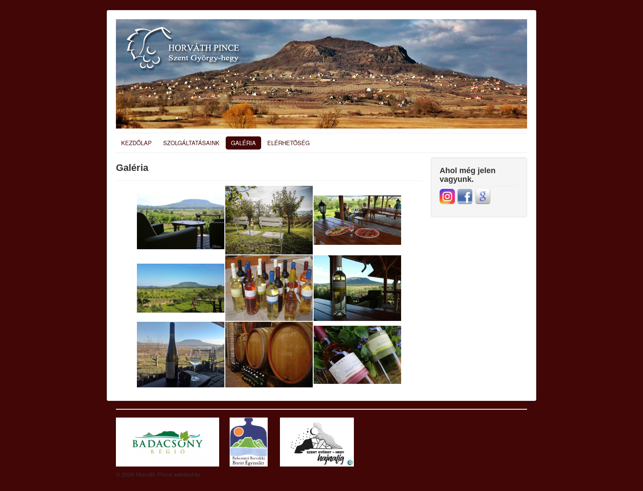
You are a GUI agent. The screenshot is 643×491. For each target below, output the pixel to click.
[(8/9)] (269, 354)
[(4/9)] (180, 288)
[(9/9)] (357, 355)
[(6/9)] (357, 288)
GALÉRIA (243, 143)
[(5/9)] (269, 288)
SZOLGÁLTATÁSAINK (191, 143)
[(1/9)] (180, 220)
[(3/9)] (357, 220)
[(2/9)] (269, 220)
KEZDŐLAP (136, 143)
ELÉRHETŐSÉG (288, 143)
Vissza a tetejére (505, 474)
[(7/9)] (180, 354)
